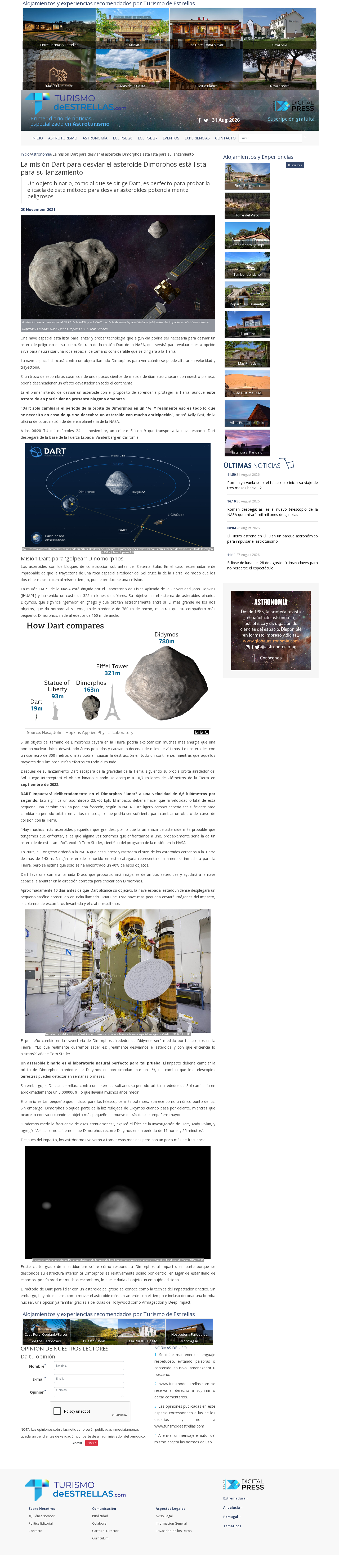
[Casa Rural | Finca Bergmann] (247, 175)
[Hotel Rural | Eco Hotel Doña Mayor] (206, 27)
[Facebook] (199, 120)
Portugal (231, 1517)
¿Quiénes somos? (42, 1516)
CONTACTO (225, 138)
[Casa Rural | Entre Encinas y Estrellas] (59, 27)
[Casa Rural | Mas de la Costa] (133, 68)
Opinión (38, 1391)
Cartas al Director (105, 1531)
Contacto (35, 1531)
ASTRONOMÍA (95, 138)
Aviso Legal (164, 1516)
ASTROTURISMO (62, 138)
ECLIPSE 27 (147, 138)
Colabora (99, 1523)
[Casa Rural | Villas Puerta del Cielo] (247, 412)
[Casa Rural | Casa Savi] (279, 27)
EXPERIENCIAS (197, 138)
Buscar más (295, 165)
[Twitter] (206, 120)
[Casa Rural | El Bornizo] (247, 324)
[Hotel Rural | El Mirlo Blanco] (206, 68)
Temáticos (232, 1526)
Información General (171, 1523)
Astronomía (41, 154)
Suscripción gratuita (291, 119)
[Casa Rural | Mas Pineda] (247, 353)
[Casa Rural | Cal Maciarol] (133, 27)
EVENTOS (171, 138)
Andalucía (232, 1507)
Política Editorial (41, 1523)
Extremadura (234, 1498)
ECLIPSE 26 (122, 138)
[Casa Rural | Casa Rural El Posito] (142, 1331)
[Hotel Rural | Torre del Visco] (247, 205)
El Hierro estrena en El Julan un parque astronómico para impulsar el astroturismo (272, 538)
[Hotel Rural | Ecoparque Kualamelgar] (247, 294)
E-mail (39, 1378)
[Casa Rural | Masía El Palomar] (59, 68)
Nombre (37, 1365)
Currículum (100, 1538)
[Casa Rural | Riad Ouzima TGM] (247, 383)
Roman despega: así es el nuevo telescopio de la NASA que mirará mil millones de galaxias (272, 512)
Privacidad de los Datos (173, 1531)
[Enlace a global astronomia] (271, 630)
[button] (35, 268)
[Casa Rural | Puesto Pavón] (94, 1331)
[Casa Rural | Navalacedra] (279, 68)
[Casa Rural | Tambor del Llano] (247, 264)
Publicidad (100, 1516)
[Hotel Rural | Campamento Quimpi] (247, 235)
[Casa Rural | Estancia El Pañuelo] (247, 442)
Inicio (37, 138)
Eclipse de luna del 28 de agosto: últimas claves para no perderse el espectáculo (272, 565)
